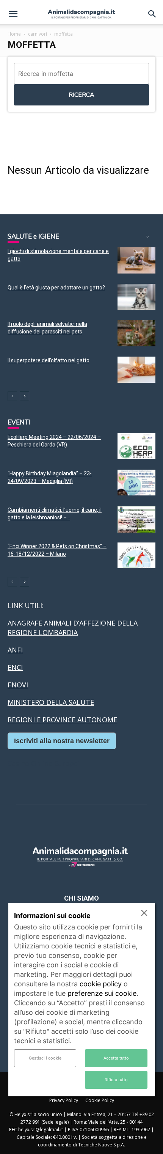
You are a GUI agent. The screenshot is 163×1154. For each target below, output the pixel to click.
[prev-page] (12, 396)
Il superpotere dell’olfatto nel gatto (48, 360)
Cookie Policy (99, 1100)
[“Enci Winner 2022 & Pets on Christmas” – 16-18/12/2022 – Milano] (136, 555)
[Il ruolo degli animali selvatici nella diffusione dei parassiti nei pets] (136, 333)
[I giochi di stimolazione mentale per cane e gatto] (136, 260)
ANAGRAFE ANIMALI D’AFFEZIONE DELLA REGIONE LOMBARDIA (73, 627)
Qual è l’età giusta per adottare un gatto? (56, 288)
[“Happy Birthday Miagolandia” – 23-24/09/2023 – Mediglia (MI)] (136, 483)
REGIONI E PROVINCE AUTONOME (62, 719)
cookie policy (101, 984)
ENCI (15, 667)
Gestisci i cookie (45, 1058)
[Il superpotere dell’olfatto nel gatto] (136, 370)
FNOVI (18, 684)
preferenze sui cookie (101, 993)
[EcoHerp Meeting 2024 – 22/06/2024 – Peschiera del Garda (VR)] (136, 446)
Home (14, 34)
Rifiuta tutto (116, 1079)
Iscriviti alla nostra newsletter (62, 741)
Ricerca (81, 95)
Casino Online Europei (44, 763)
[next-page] (24, 396)
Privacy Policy (63, 1100)
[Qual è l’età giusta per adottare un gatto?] (136, 297)
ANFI (15, 649)
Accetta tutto (116, 1058)
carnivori (37, 34)
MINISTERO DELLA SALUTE (51, 702)
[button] (13, 14)
